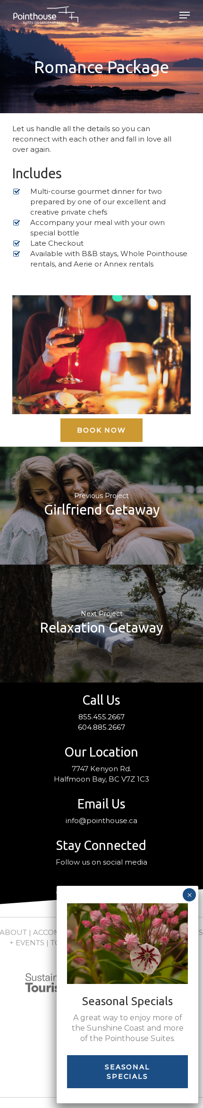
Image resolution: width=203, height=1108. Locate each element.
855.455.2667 (101, 716)
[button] (184, 15)
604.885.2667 (101, 727)
